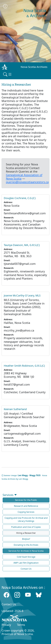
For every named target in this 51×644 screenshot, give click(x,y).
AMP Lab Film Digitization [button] (26, 562)
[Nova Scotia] (14, 618)
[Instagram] (17, 595)
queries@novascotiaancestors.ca (27, 182)
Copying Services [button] (26, 512)
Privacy (6, 625)
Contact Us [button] (26, 568)
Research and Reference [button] (26, 506)
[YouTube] (28, 595)
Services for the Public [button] (26, 500)
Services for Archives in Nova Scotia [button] (26, 550)
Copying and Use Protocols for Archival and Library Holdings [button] (26, 519)
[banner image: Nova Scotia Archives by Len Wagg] (5, 6)
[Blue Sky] (39, 595)
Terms (21, 625)
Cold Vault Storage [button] (26, 556)
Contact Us (9, 604)
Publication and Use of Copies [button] (26, 527)
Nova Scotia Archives (34, 67)
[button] (26, 538)
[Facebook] (6, 595)
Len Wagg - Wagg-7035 (29, 475)
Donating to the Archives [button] (26, 544)
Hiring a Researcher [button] (26, 533)
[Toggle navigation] (8, 74)
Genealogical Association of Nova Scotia (24, 176)
